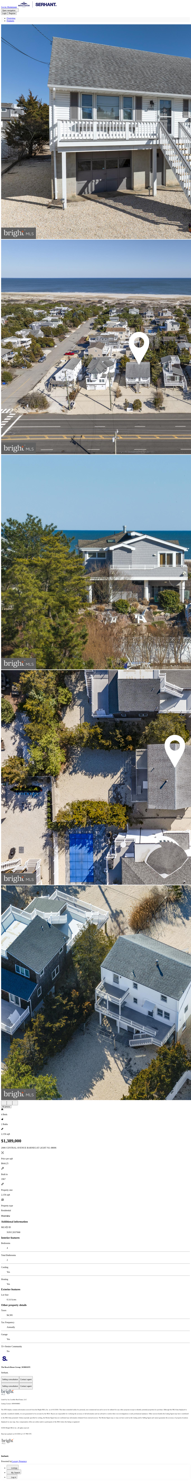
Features (10, 21)
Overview (11, 18)
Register (12, 13)
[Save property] (9, 1103)
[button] (95, 132)
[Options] (4, 1103)
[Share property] (15, 1103)
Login (4, 13)
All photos (6, 1107)
